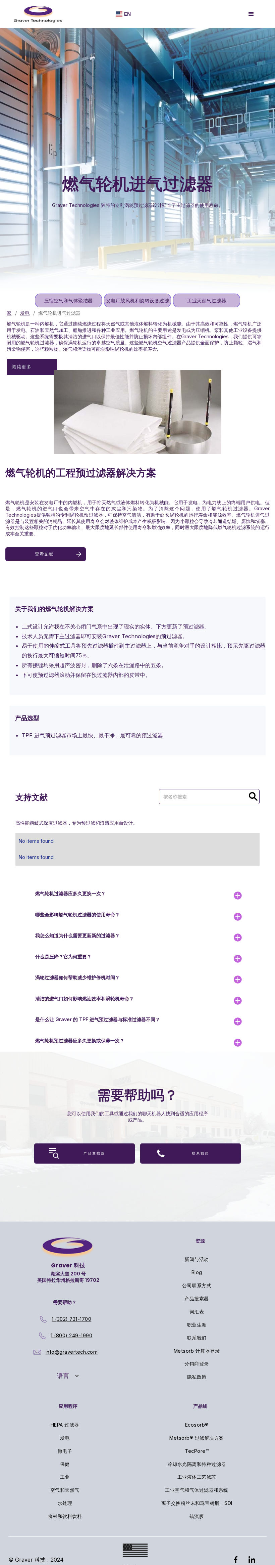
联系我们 (197, 1338)
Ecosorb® (197, 1425)
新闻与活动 (196, 1259)
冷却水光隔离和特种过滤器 (197, 1464)
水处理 (65, 1503)
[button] (123, 14)
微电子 (65, 1451)
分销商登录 (196, 1363)
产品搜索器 (196, 1298)
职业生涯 (197, 1325)
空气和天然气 (64, 1490)
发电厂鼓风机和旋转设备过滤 (137, 300)
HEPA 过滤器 (65, 1425)
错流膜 (196, 1516)
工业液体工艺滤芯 (196, 1477)
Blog (196, 1272)
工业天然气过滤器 (206, 300)
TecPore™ (197, 1451)
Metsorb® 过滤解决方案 (196, 1438)
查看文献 (44, 554)
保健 (65, 1464)
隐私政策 (197, 1377)
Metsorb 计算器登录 (197, 1351)
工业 (65, 1477)
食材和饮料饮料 (65, 1516)
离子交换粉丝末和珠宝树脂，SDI (196, 1503)
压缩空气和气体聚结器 (68, 300)
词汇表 (196, 1311)
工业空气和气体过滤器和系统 (196, 1490)
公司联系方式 (196, 1285)
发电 (25, 313)
